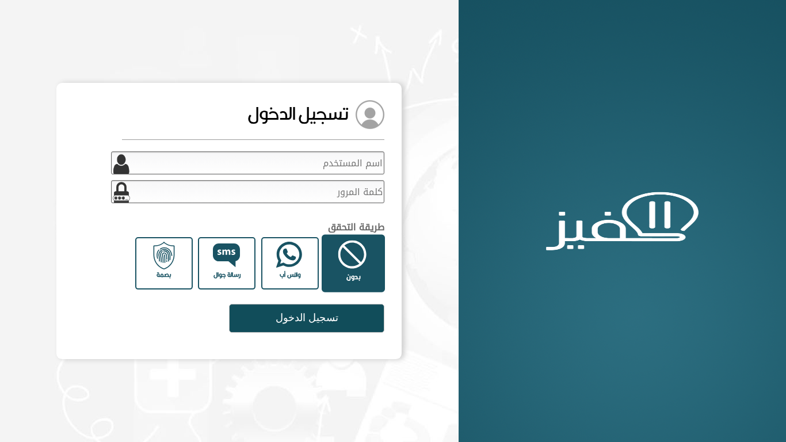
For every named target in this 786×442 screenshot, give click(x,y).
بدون (353, 276)
